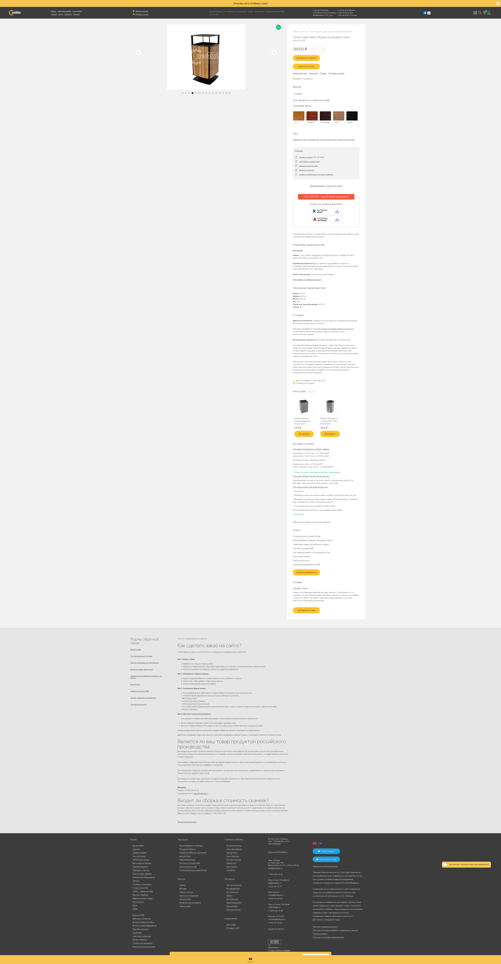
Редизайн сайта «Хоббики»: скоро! (251, 3)
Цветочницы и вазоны (141, 860)
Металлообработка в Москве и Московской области (313, 540)
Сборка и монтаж (186, 892)
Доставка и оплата (142, 14)
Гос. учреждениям (229, 11)
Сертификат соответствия (309, 162)
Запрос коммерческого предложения (144, 663)
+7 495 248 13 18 (318, 10)
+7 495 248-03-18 (275, 874)
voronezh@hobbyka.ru (276, 919)
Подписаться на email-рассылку (325, 866)
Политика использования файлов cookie (328, 937)
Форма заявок (135, 649)
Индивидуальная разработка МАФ (306, 564)
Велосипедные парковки (141, 863)
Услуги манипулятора (301, 556)
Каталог (53, 11)
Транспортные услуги (301, 560)
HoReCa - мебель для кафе (142, 891)
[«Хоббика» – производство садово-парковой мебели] (14, 13)
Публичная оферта (320, 934)
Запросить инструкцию (308, 166)
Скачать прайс (185, 906)
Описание (313, 73)
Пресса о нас (231, 863)
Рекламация (135, 684)
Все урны (351, 140)
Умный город (213, 14)
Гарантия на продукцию (188, 896)
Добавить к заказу (306, 58)
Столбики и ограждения (141, 884)
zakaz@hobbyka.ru (319, 15)
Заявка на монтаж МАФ (139, 691)
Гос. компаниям (241, 11)
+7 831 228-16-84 (343, 15)
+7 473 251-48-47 (343, 10)
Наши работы (77, 11)
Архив (134, 905)
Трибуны (135, 881)
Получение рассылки (138, 704)
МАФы (134, 909)
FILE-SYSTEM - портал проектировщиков (326, 196)
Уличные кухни (138, 902)
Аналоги (311, 391)
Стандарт (298, 93)
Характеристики (300, 73)
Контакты (76, 14)
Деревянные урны (300, 140)
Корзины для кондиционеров (143, 947)
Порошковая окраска (187, 860)
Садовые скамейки (139, 853)
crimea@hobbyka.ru (276, 895)
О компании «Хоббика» (233, 839)
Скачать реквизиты (306, 572)
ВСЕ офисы (329, 15)
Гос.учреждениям (233, 889)
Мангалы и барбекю (140, 895)
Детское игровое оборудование (144, 926)
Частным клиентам (215, 11)
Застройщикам (260, 11)
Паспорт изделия (306, 157)
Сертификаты (231, 853)
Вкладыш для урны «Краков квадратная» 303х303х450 (302, 421)
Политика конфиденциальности (325, 927)
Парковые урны (313, 140)
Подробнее (298, 514)
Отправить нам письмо (305, 383)
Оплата (182, 885)
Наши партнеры (232, 856)
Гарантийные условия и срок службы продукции (312, 522)
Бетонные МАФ (138, 915)
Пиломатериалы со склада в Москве (306, 536)
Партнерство (229, 879)
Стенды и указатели (140, 888)
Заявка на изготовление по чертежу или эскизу (146, 677)
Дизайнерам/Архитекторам (275, 11)
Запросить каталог (142, 11)
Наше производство (64, 11)
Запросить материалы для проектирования (316, 175)
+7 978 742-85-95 (343, 13)
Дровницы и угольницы (141, 918)
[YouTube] (315, 844)
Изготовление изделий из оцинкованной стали (311, 552)
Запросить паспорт (306, 170)
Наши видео (231, 924)
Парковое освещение (140, 867)
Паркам (250, 11)
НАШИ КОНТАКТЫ (276, 929)
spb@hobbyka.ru (274, 883)
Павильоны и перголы (141, 870)
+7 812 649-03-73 (318, 13)
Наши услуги (182, 839)
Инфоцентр (68, 14)
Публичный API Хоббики (277, 852)
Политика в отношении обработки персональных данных (335, 930)
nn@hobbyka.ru (274, 907)
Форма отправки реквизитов (141, 669)
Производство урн (233, 910)
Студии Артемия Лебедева (279, 950)
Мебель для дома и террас (142, 898)
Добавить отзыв (306, 610)
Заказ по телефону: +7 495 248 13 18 (310, 380)
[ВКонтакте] (320, 844)
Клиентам (181, 879)
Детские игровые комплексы (143, 922)
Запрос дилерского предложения (143, 698)
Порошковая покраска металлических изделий (311, 544)
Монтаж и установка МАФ (303, 548)
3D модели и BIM (233, 928)
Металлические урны (328, 140)
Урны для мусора (139, 856)
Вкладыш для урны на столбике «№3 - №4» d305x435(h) (329, 421)
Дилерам (54, 14)
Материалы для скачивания (190, 903)
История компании (233, 846)
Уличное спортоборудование (143, 877)
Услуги (60, 14)
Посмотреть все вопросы (186, 822)
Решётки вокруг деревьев (141, 874)
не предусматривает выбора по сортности (337, 329)
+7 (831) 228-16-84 (275, 911)
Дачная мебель (138, 846)
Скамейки (136, 849)
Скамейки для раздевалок (142, 943)
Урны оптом (342, 140)
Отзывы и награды (233, 860)
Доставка (183, 889)
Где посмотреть (185, 899)
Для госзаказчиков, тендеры (141, 656)
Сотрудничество (230, 918)
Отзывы (323, 73)
